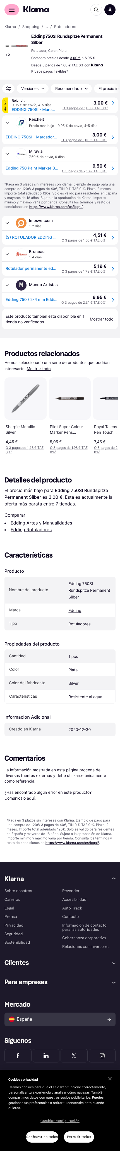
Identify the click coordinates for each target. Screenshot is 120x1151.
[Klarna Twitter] (74, 1055)
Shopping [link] (30, 27)
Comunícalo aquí (19, 798)
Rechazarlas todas (42, 1137)
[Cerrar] (110, 1079)
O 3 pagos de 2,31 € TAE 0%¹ (84, 302)
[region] (60, 1110)
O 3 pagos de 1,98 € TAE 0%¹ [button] (69, 449)
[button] (16, 46)
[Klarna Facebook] (18, 1055)
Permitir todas (79, 1137)
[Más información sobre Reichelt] (7, 122)
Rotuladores (79, 624)
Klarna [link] (10, 27)
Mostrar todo (39, 368)
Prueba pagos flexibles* (49, 71)
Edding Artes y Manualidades (41, 523)
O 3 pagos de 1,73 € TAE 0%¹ (84, 271)
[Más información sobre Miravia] (7, 153)
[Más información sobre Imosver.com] (7, 223)
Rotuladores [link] (65, 27)
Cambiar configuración (60, 1121)
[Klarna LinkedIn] (46, 1055)
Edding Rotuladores (31, 529)
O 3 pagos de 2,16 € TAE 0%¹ (84, 171)
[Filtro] (8, 88)
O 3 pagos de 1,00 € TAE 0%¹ (85, 108)
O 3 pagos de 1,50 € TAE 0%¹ (84, 240)
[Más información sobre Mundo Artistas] (7, 285)
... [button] (46, 27)
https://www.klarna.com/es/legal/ (56, 207)
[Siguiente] (107, 414)
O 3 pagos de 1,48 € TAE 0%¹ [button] (25, 449)
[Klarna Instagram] (102, 1055)
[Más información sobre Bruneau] (7, 254)
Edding (74, 610)
